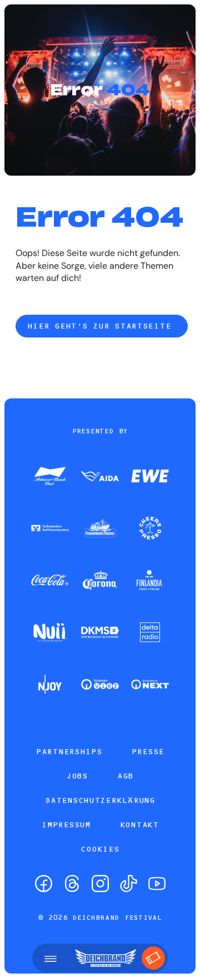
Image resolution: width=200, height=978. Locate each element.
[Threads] (72, 883)
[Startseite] (105, 958)
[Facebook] (43, 883)
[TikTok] (128, 883)
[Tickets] (153, 958)
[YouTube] (157, 883)
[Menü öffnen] (50, 958)
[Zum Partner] (50, 477)
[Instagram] (100, 883)
